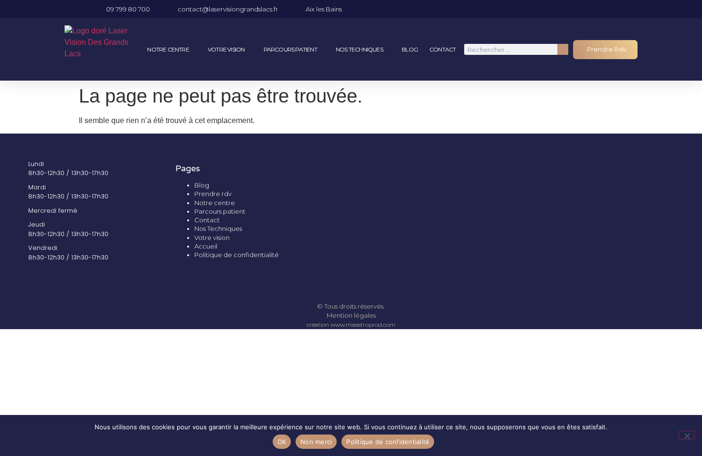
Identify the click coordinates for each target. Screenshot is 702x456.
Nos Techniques (359, 49)
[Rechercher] (562, 49)
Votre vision (226, 49)
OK (282, 442)
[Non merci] (687, 435)
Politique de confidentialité (236, 255)
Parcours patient (290, 49)
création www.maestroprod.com (351, 324)
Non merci (316, 442)
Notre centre (168, 49)
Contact (442, 49)
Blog (410, 49)
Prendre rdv (213, 193)
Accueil (205, 246)
